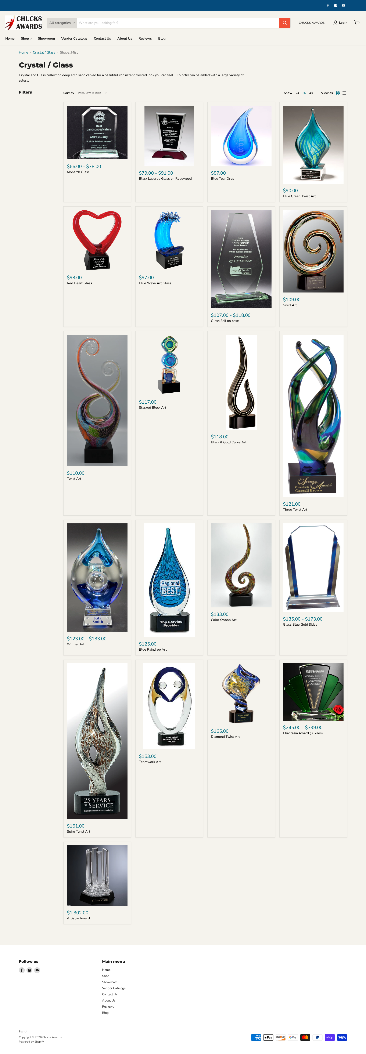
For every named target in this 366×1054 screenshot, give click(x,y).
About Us (124, 38)
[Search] (284, 23)
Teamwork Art (150, 762)
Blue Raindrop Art (153, 649)
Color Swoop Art (224, 620)
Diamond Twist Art (225, 736)
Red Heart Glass (79, 283)
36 (304, 93)
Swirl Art (290, 305)
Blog (162, 38)
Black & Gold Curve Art (229, 442)
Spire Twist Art (78, 831)
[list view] (344, 93)
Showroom (46, 38)
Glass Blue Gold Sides (300, 624)
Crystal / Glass (44, 52)
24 (297, 93)
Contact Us (102, 38)
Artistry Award (78, 918)
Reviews (145, 38)
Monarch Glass (78, 172)
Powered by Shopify (31, 1042)
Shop (25, 38)
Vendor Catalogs (74, 38)
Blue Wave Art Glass (155, 283)
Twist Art (74, 478)
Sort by (68, 93)
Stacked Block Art (152, 407)
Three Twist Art (295, 509)
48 (311, 93)
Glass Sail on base (225, 321)
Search (23, 1031)
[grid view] (338, 93)
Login (343, 23)
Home (10, 38)
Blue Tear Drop (222, 178)
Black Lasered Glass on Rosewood (165, 178)
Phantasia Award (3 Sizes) (303, 733)
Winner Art (76, 644)
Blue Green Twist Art (299, 196)
